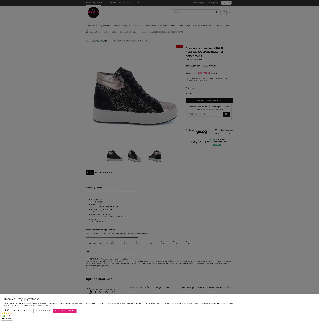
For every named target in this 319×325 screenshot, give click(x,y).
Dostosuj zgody (43, 311)
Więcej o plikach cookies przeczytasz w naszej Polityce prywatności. (28, 305)
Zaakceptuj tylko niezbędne (19, 311)
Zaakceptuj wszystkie (64, 311)
